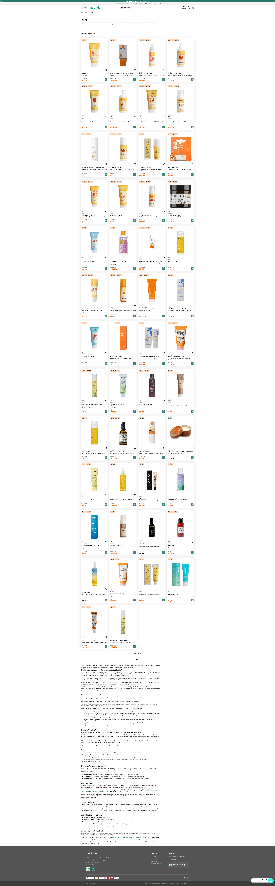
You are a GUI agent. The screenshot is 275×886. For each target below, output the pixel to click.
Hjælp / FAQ (153, 856)
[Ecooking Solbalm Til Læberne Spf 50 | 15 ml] (94, 622)
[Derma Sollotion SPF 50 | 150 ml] (94, 55)
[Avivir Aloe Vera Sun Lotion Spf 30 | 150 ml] (94, 479)
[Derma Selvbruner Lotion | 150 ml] (181, 385)
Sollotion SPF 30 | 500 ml (116, 120)
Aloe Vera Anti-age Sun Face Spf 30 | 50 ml (91, 404)
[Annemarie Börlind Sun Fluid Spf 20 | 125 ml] (123, 338)
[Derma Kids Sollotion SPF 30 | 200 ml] (94, 197)
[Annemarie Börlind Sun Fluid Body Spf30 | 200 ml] (152, 290)
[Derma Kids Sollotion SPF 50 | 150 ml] (152, 101)
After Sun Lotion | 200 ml (174, 498)
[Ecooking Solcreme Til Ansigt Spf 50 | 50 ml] (181, 338)
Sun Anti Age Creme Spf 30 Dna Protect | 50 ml (92, 167)
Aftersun (83, 24)
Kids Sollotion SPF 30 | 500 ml (175, 73)
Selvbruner (90, 24)
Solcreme (98, 24)
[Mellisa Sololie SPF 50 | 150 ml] (123, 479)
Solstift (117, 24)
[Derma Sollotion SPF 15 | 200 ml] (123, 197)
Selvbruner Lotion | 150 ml (174, 404)
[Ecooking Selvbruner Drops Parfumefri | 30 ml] (123, 433)
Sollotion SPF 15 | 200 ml (116, 215)
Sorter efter (84, 33)
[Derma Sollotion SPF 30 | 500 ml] (123, 101)
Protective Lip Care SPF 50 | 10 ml (89, 309)
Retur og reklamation (155, 863)
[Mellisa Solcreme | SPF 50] (181, 243)
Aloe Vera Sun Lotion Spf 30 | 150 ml (90, 498)
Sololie (104, 24)
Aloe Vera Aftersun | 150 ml (117, 404)
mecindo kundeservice (127, 841)
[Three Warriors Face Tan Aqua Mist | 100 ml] (152, 526)
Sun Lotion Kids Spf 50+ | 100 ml (118, 261)
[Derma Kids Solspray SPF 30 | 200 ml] (152, 55)
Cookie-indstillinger (184, 883)
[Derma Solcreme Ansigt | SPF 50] (181, 101)
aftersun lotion (96, 761)
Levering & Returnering (156, 858)
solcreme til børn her (123, 791)
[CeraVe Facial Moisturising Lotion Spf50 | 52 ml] (181, 290)
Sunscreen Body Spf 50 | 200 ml (118, 593)
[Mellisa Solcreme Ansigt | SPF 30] (152, 149)
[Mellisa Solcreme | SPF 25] (152, 574)
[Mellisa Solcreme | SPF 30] (94, 433)
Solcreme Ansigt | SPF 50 (174, 120)
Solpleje (92, 12)
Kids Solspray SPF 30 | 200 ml (146, 73)
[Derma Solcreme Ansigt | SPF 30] (152, 197)
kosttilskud (133, 837)
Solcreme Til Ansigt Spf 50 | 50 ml (176, 356)
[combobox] (144, 7)
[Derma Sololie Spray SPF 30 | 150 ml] (123, 290)
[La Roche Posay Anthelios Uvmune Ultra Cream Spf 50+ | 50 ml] (123, 55)
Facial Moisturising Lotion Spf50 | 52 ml (177, 308)
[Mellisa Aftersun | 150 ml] (94, 574)
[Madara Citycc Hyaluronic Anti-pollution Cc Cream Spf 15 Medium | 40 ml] (152, 479)
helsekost (138, 837)
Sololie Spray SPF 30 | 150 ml (117, 309)
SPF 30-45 (138, 24)
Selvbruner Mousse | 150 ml (117, 545)
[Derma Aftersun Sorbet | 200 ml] (94, 338)
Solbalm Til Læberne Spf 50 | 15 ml (90, 640)
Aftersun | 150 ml (85, 592)
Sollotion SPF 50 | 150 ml (87, 73)
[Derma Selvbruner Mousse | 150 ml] (123, 527)
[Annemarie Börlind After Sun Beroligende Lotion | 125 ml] (94, 527)
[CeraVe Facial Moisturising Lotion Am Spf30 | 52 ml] (152, 338)
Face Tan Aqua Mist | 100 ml (146, 545)
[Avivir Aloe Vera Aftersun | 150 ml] (123, 386)
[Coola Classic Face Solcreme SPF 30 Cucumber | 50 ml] (181, 574)
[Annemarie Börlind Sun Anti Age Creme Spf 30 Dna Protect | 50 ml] (94, 149)
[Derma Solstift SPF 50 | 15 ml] (123, 149)
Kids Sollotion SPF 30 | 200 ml (88, 215)
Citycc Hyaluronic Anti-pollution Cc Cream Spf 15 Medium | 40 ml (151, 498)
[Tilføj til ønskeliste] (106, 70)
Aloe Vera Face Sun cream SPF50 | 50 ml (120, 640)
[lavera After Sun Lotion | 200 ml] (181, 479)
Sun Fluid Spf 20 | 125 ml (116, 356)
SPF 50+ (145, 24)
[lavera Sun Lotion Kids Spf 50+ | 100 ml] (123, 243)
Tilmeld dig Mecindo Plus (174, 856)
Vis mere (137, 659)
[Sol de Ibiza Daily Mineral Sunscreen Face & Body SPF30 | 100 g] (181, 433)
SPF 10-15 (123, 24)
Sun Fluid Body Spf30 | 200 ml (146, 309)
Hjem (81, 12)
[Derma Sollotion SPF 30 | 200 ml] (94, 101)
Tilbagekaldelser (154, 861)
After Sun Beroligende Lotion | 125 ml (90, 545)
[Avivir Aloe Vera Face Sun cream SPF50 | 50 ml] (123, 622)
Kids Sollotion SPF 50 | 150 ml (146, 120)
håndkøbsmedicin (116, 837)
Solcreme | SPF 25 (143, 593)
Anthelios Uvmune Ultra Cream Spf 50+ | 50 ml (121, 73)
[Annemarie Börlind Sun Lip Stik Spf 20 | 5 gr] (181, 149)
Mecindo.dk (92, 883)
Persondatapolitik (174, 883)
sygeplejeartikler (126, 837)
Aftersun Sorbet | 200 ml (87, 356)
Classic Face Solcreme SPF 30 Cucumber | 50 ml (179, 593)
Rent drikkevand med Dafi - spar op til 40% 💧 (137, 1)
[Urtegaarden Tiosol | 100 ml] (181, 527)
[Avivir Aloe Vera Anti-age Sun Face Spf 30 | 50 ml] (94, 386)
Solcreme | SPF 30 (85, 451)
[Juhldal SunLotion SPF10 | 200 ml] (152, 386)
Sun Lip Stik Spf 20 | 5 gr (174, 167)
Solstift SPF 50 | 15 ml (115, 167)
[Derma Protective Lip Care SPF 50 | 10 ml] (94, 290)
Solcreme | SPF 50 (172, 261)
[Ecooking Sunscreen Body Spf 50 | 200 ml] (123, 574)
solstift (118, 725)
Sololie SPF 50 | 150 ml (115, 498)
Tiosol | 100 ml (171, 545)
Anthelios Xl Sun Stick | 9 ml (146, 451)
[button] (193, 7)
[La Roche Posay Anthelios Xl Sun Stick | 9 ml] (152, 433)
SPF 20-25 (131, 24)
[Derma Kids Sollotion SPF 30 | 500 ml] (181, 55)
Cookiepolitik (165, 883)
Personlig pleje (86, 12)
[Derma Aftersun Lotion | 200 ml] (94, 243)
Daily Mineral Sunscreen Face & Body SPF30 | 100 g (180, 451)
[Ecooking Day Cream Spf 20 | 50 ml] (181, 197)
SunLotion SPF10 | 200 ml (145, 404)
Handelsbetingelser (155, 883)
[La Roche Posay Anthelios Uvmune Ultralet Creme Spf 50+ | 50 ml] (152, 243)
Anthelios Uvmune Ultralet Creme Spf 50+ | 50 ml (151, 261)
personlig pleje (146, 837)
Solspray (111, 24)
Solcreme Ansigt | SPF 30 (145, 167)
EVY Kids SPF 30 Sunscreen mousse (99, 791)
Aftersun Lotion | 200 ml (87, 261)
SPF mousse (153, 24)
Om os (146, 883)
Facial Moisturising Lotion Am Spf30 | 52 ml (149, 356)
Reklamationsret (154, 866)
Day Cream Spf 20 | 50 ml (174, 215)
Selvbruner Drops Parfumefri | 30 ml (119, 452)
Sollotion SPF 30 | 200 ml (87, 120)
